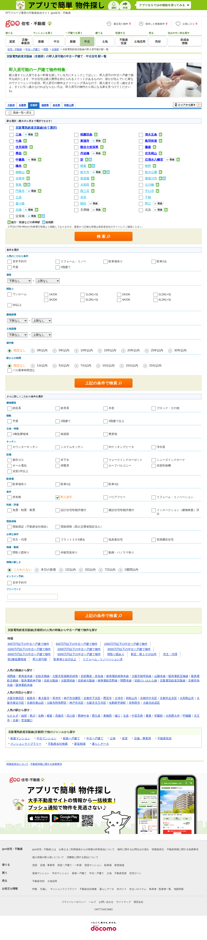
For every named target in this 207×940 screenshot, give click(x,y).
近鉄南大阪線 (86, 680)
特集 (34, 889)
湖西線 (11, 676)
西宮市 (107, 698)
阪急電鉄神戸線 (31, 680)
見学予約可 (20, 261)
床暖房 (65, 465)
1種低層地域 (20, 434)
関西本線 (126, 680)
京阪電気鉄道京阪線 (172, 680)
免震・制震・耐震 (24, 510)
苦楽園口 (27, 720)
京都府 (33, 105)
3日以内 (90, 569)
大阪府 (11, 105)
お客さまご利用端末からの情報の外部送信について (87, 849)
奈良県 (56, 105)
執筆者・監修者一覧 (160, 889)
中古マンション (46, 738)
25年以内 (157, 350)
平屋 (15, 267)
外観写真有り (69, 552)
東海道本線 (25, 676)
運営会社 (138, 902)
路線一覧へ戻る (22, 112)
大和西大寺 (173, 715)
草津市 (56, 698)
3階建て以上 (116, 421)
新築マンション (20, 738)
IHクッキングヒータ (121, 446)
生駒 (41, 715)
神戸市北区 (76, 702)
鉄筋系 (17, 408)
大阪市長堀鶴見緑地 (65, 676)
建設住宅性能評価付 (121, 510)
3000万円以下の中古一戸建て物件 (129, 649)
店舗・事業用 (142, 738)
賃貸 (125, 738)
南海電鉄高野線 (107, 680)
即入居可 (66, 497)
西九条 (96, 715)
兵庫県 (22, 105)
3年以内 (42, 350)
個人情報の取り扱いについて (48, 857)
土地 (112, 738)
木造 (111, 408)
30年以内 (180, 350)
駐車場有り (116, 261)
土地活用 (52, 881)
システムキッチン (72, 446)
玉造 (126, 715)
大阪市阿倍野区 (57, 702)
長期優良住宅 (165, 539)
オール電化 (20, 465)
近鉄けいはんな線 (145, 680)
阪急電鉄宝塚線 (178, 676)
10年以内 (86, 350)
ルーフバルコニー (120, 465)
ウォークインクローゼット (126, 459)
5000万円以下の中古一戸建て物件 (79, 654)
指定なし (20, 350)
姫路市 (31, 698)
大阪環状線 (68, 680)
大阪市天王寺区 (96, 702)
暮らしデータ (100, 743)
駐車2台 (162, 261)
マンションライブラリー (25, 743)
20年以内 (133, 350)
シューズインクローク (171, 459)
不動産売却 (38, 881)
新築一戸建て (71, 738)
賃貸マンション (92, 865)
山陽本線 (160, 676)
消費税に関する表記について (82, 857)
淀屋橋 (20, 216)
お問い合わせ (106, 902)
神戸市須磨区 (72, 698)
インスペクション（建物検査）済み (178, 511)
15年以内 (110, 350)
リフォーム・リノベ (73, 261)
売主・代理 (20, 539)
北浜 (148, 209)
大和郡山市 (187, 698)
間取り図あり (115, 654)
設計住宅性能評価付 (73, 510)
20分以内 (155, 365)
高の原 (71, 715)
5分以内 (64, 365)
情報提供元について (17, 764)
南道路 (65, 434)
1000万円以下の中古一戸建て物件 (125, 643)
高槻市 (59, 715)
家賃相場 (80, 743)
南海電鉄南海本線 (117, 676)
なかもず (12, 715)
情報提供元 (158, 849)
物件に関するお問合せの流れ (133, 849)
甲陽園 (187, 715)
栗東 (148, 715)
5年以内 (64, 350)
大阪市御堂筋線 (141, 676)
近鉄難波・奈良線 (92, 676)
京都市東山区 (35, 702)
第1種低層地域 (16, 659)
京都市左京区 (168, 698)
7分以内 (85, 365)
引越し (43, 889)
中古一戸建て (94, 738)
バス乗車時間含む (24, 370)
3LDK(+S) (92, 299)
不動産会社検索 (58, 743)
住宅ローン (135, 873)
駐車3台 (114, 484)
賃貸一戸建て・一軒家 (69, 865)
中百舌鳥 (137, 715)
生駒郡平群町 (117, 702)
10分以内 (108, 365)
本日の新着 (48, 569)
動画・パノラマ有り (121, 552)
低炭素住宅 (116, 539)
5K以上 (17, 304)
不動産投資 (164, 738)
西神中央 (83, 715)
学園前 (158, 715)
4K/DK (126, 299)
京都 (15, 720)
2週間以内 (131, 569)
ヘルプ (92, 902)
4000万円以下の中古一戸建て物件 (29, 654)
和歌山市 (131, 698)
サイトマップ (123, 902)
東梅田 (107, 715)
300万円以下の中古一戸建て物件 (28, 643)
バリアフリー (117, 497)
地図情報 (179, 889)
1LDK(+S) (92, 294)
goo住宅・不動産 (12, 848)
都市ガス (18, 459)
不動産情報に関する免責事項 (46, 764)
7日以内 (110, 569)
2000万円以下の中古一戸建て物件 (79, 649)
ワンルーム (20, 294)
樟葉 (49, 715)
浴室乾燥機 (164, 465)
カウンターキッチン (25, 446)
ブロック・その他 (168, 408)
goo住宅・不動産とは (44, 849)
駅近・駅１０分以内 (143, 654)
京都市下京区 (91, 698)
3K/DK (53, 299)
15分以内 (132, 365)
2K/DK (126, 294)
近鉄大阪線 (51, 680)
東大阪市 (44, 698)
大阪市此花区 (151, 702)
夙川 (32, 715)
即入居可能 (40, 659)
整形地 (113, 434)
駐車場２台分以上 (65, 659)
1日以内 (70, 569)
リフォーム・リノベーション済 (103, 659)
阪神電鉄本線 (24, 685)
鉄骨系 (65, 408)
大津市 (119, 698)
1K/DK (53, 294)
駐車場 (108, 865)
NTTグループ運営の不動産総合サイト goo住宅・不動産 (38, 12)
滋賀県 (45, 105)
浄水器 (161, 446)
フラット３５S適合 (73, 539)
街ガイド (122, 889)
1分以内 (42, 365)
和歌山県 (69, 105)
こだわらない (23, 569)
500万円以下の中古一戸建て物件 (76, 643)
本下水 (65, 459)
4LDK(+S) (164, 299)
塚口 (117, 715)
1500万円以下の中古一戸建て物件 (29, 649)
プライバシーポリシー (74, 902)
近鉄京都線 (42, 676)
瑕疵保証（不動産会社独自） (31, 526)
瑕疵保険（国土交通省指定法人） (82, 526)
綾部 (24, 715)
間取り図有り (21, 552)
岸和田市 (134, 702)
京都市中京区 (148, 698)
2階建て (66, 267)
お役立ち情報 (10, 888)
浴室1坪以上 (20, 471)
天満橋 (84, 209)
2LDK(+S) (164, 294)
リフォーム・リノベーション (175, 497)
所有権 (17, 497)
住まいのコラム (137, 889)
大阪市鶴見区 (15, 698)
